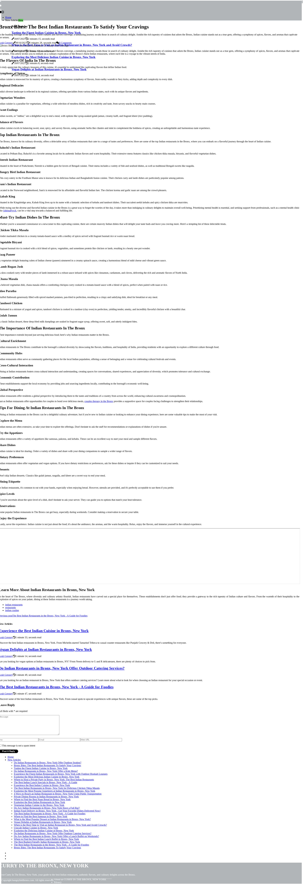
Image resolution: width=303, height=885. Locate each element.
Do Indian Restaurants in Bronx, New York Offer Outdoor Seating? (47, 762)
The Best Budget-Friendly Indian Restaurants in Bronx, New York (47, 842)
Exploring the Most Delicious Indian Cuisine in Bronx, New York (46, 776)
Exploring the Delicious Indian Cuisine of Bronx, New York (44, 830)
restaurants (10, 607)
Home (8, 17)
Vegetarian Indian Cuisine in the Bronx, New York (39, 805)
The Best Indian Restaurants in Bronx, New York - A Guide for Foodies (49, 813)
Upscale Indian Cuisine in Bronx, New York (36, 827)
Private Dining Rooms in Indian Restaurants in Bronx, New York (46, 796)
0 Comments (65, 42)
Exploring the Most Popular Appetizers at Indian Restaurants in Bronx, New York (54, 791)
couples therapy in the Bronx (98, 401)
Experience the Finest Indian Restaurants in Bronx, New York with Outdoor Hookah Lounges (60, 774)
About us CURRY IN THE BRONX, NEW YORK (80, 879)
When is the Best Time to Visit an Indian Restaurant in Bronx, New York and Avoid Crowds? (60, 825)
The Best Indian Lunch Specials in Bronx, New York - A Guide (45, 782)
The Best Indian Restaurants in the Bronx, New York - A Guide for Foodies (51, 844)
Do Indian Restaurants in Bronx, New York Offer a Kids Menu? (46, 771)
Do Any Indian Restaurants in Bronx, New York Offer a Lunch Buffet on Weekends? (56, 836)
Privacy (58, 882)
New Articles (14, 759)
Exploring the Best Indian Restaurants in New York (39, 802)
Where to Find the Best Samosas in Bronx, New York (40, 816)
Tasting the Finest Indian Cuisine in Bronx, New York (41, 768)
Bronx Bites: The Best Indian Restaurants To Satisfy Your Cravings (47, 765)
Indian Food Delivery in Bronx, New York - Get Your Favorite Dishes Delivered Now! (57, 810)
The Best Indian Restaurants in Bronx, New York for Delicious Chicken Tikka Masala (57, 788)
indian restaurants (14, 604)
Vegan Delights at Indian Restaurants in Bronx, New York (43, 822)
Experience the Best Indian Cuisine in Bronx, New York (42, 785)
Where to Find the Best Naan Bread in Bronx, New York (42, 799)
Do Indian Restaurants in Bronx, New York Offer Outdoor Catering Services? (52, 833)
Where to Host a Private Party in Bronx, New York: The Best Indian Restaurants (54, 779)
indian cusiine (12, 610)
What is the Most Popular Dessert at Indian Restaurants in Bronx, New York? (52, 819)
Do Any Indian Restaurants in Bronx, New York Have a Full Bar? (47, 808)
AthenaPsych (9, 210)
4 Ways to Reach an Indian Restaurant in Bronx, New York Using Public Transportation (57, 793)
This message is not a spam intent (18, 745)
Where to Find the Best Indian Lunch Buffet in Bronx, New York (46, 839)
